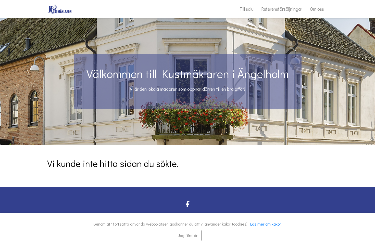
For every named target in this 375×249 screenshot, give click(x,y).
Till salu (247, 9)
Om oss (317, 9)
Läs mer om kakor (265, 224)
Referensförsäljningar (281, 9)
